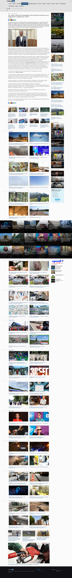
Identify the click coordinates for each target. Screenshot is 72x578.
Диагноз (11, 290)
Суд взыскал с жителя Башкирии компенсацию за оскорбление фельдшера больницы (18, 303)
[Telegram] (15, 20)
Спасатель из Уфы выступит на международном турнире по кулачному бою (18, 377)
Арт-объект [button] (49, 3)
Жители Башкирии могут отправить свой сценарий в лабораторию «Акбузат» (38, 393)
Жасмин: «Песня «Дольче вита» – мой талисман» (39, 423)
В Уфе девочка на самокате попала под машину (39, 466)
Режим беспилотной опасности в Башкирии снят (39, 143)
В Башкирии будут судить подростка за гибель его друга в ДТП (18, 287)
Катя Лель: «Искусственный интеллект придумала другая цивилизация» (37, 437)
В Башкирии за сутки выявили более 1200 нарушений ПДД (38, 333)
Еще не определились (56, 196)
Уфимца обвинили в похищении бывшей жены (33, 114)
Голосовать (57, 199)
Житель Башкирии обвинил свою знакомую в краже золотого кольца (38, 273)
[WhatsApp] (14, 20)
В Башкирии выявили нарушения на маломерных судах (39, 204)
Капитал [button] (16, 6)
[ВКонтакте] (8, 20)
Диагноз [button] (57, 3)
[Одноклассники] (10, 20)
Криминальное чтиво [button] (33, 3)
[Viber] (12, 20)
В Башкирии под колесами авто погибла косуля (39, 453)
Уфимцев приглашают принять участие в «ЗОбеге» (37, 377)
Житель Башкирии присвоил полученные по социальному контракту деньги (44, 115)
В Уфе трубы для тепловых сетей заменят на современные (17, 513)
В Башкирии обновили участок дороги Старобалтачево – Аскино (37, 346)
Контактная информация (41, 571)
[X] (11, 20)
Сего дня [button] (14, 3)
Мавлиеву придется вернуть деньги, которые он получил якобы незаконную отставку (12, 115)
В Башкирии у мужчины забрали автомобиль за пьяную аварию (18, 467)
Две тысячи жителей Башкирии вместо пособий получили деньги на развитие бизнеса (18, 174)
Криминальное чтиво (15, 260)
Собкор (11, 569)
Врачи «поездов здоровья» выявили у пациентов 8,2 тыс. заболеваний (39, 316)
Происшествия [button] (11, 6)
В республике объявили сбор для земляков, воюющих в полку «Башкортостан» (57, 88)
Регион (11, 131)
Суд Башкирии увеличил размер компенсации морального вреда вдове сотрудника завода (11, 126)
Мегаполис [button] (21, 6)
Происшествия (13, 441)
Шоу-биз (11, 411)
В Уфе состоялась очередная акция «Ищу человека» (37, 513)
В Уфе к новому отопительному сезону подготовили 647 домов (16, 527)
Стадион (11, 350)
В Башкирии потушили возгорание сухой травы (39, 187)
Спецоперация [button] (62, 3)
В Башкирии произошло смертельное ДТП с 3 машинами (17, 453)
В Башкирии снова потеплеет (35, 217)
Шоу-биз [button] (53, 3)
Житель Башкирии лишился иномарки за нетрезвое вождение (34, 125)
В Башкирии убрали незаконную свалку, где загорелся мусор (17, 158)
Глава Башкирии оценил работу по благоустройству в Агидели (15, 407)
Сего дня (11, 161)
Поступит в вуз (55, 192)
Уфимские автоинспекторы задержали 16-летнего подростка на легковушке (17, 188)
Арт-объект (12, 381)
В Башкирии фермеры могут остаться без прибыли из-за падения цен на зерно (44, 126)
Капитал (11, 471)
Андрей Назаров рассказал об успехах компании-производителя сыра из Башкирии (39, 497)
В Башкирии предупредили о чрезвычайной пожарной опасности (17, 218)
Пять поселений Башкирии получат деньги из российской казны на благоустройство (17, 144)
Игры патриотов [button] (25, 3)
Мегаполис (12, 501)
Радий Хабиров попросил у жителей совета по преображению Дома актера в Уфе (38, 407)
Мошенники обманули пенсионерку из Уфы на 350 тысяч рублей (18, 273)
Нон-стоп (11, 320)
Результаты (57, 201)
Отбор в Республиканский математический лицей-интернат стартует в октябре (38, 527)
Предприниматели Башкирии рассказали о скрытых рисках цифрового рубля (17, 497)
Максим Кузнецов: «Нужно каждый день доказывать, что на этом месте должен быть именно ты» (17, 363)
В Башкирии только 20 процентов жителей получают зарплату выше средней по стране (57, 70)
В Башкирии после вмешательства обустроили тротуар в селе (18, 333)
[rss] (41, 569)
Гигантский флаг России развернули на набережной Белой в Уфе (16, 393)
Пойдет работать (55, 195)
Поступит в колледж (56, 193)
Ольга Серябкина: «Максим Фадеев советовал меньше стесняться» (17, 423)
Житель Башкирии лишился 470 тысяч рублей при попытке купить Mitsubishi (23, 115)
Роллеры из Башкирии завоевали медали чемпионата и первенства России (37, 363)
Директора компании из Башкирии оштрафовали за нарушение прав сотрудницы (23, 126)
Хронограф (12, 191)
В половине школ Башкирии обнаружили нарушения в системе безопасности (37, 174)
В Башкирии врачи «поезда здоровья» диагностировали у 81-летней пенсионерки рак (39, 303)
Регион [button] (10, 3)
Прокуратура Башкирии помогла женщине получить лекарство (17, 316)
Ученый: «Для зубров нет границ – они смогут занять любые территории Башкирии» (17, 204)
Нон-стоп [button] (39, 3)
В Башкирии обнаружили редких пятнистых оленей (17, 346)
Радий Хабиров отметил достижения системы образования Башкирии (38, 158)
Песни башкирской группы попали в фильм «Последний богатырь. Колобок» (17, 437)
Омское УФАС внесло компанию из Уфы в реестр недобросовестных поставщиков (39, 483)
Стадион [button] (44, 3)
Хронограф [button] (19, 3)
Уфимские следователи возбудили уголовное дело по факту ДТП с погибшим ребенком (39, 287)
